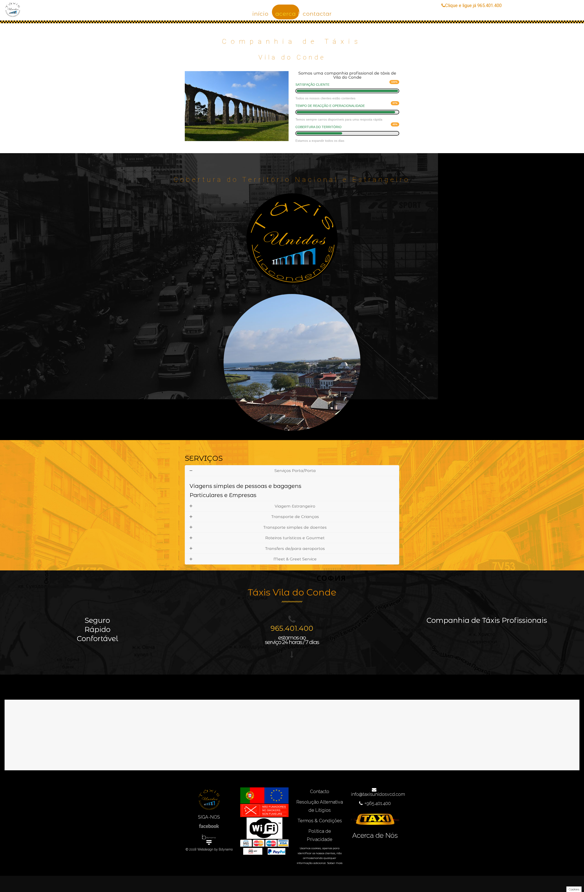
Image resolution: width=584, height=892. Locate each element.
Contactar (317, 13)
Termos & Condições (319, 820)
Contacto (319, 791)
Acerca (285, 13)
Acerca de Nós (375, 835)
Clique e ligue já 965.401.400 (473, 5)
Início (260, 13)
